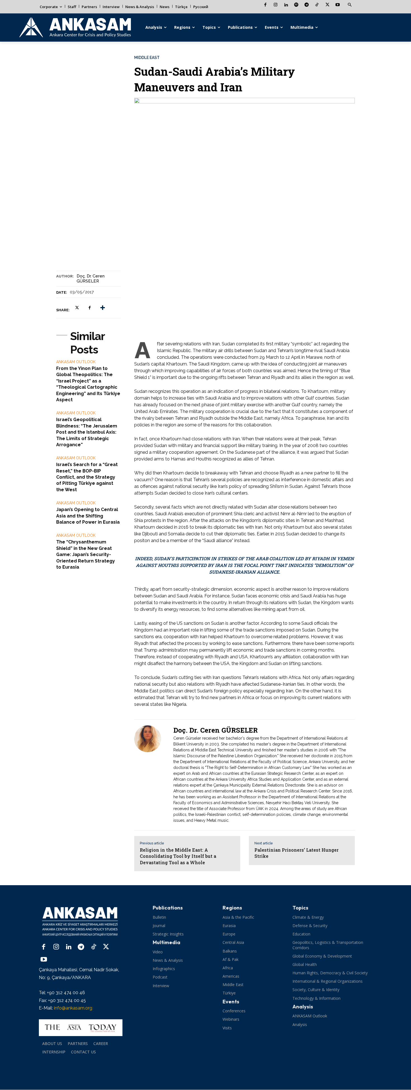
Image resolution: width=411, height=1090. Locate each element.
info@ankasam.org (73, 1008)
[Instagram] (275, 5)
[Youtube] (337, 5)
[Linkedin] (286, 5)
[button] (349, 5)
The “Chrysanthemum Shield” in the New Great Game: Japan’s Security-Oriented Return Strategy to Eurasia (85, 554)
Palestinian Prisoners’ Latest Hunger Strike (296, 853)
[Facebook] (265, 5)
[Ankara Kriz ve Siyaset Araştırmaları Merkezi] (75, 27)
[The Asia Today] (80, 1027)
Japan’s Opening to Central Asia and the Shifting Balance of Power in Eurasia (88, 516)
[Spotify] (296, 5)
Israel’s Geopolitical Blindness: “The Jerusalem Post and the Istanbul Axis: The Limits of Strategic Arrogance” (86, 432)
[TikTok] (317, 5)
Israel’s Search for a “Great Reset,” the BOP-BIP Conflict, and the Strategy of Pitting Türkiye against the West (87, 477)
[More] (102, 307)
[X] (327, 5)
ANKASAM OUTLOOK (76, 362)
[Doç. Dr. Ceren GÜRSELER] (151, 775)
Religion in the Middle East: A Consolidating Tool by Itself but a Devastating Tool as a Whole (178, 856)
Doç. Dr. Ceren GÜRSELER (91, 279)
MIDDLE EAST (147, 58)
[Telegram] (306, 5)
